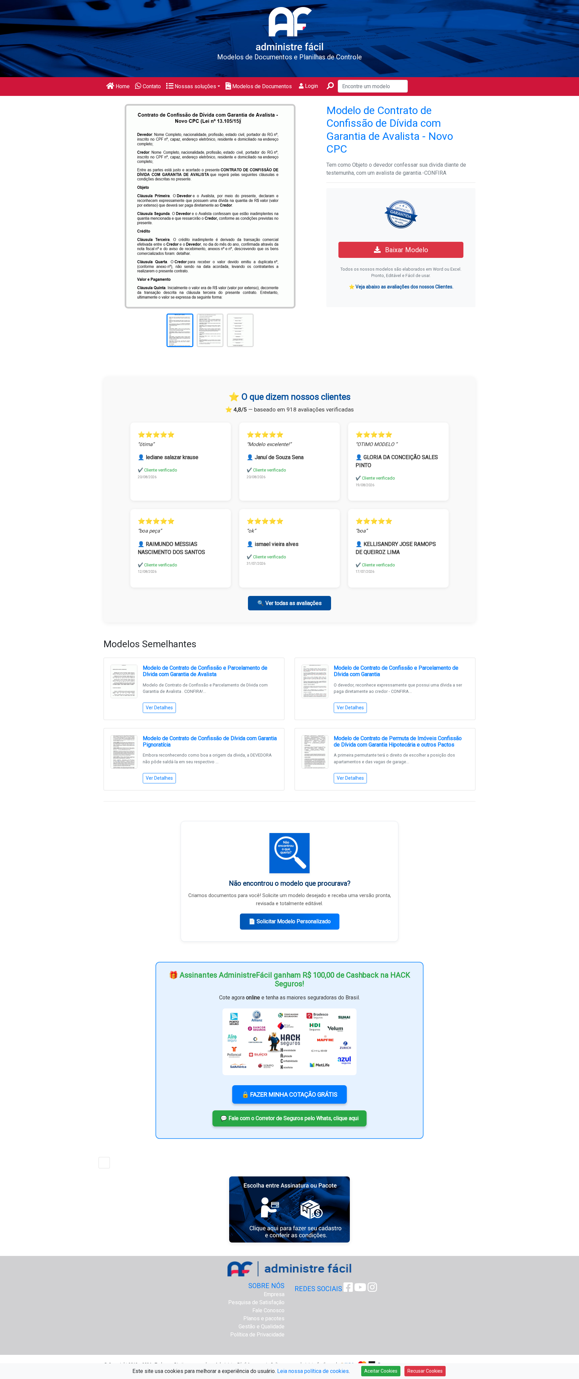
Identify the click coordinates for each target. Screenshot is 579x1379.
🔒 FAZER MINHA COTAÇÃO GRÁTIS (289, 1094)
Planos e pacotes (263, 1318)
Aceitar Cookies (380, 1371)
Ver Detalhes (159, 707)
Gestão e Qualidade (261, 1326)
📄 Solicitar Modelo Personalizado (290, 921)
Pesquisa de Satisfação (256, 1302)
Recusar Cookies (425, 1371)
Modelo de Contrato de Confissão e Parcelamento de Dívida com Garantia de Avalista (205, 671)
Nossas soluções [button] (194, 86)
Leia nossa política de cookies (313, 1371)
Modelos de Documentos (261, 86)
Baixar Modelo (405, 250)
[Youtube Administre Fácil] (360, 1289)
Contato (151, 86)
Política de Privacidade (257, 1334)
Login (311, 86)
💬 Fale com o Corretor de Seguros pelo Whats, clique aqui (289, 1118)
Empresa (274, 1294)
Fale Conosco (268, 1310)
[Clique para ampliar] (210, 206)
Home (122, 86)
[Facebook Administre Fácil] (348, 1289)
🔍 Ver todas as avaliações (289, 603)
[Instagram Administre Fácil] (372, 1289)
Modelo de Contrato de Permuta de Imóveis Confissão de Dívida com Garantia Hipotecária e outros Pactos (398, 741)
